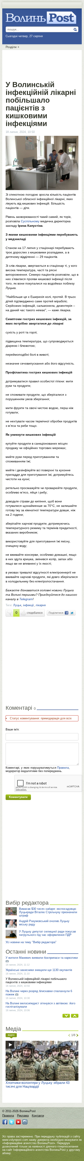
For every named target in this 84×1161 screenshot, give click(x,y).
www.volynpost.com (15, 1139)
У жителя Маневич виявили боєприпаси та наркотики (42, 957)
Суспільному (30, 221)
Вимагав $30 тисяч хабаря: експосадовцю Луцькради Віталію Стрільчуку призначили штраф (48, 912)
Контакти (38, 1115)
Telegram (26, 599)
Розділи (12, 47)
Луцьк (17, 605)
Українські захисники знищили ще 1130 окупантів (39, 970)
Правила (63, 767)
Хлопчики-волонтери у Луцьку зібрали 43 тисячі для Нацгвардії (37, 1084)
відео (11, 1035)
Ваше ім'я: (12, 729)
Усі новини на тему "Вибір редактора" (31, 942)
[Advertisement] (42, 64)
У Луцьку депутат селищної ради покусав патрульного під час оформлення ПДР (47, 933)
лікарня (41, 605)
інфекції (28, 605)
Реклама (23, 1115)
